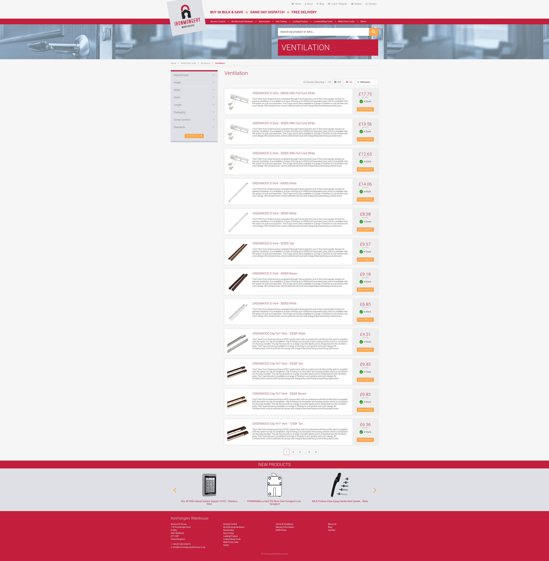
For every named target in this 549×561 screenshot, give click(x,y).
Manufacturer (181, 75)
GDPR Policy (281, 530)
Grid (339, 82)
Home (173, 63)
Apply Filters (192, 136)
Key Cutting (281, 21)
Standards (179, 127)
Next (374, 488)
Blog (330, 527)
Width (177, 89)
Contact (331, 530)
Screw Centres (182, 119)
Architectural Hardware (242, 21)
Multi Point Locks (346, 21)
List (350, 82)
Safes (363, 21)
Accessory (205, 63)
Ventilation (220, 63)
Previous (174, 488)
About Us (332, 524)
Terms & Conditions (284, 524)
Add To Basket (365, 109)
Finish (177, 97)
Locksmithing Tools (323, 21)
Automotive (264, 21)
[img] (187, 18)
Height (177, 82)
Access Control (218, 21)
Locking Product (300, 21)
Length (177, 104)
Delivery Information (285, 527)
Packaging (179, 112)
